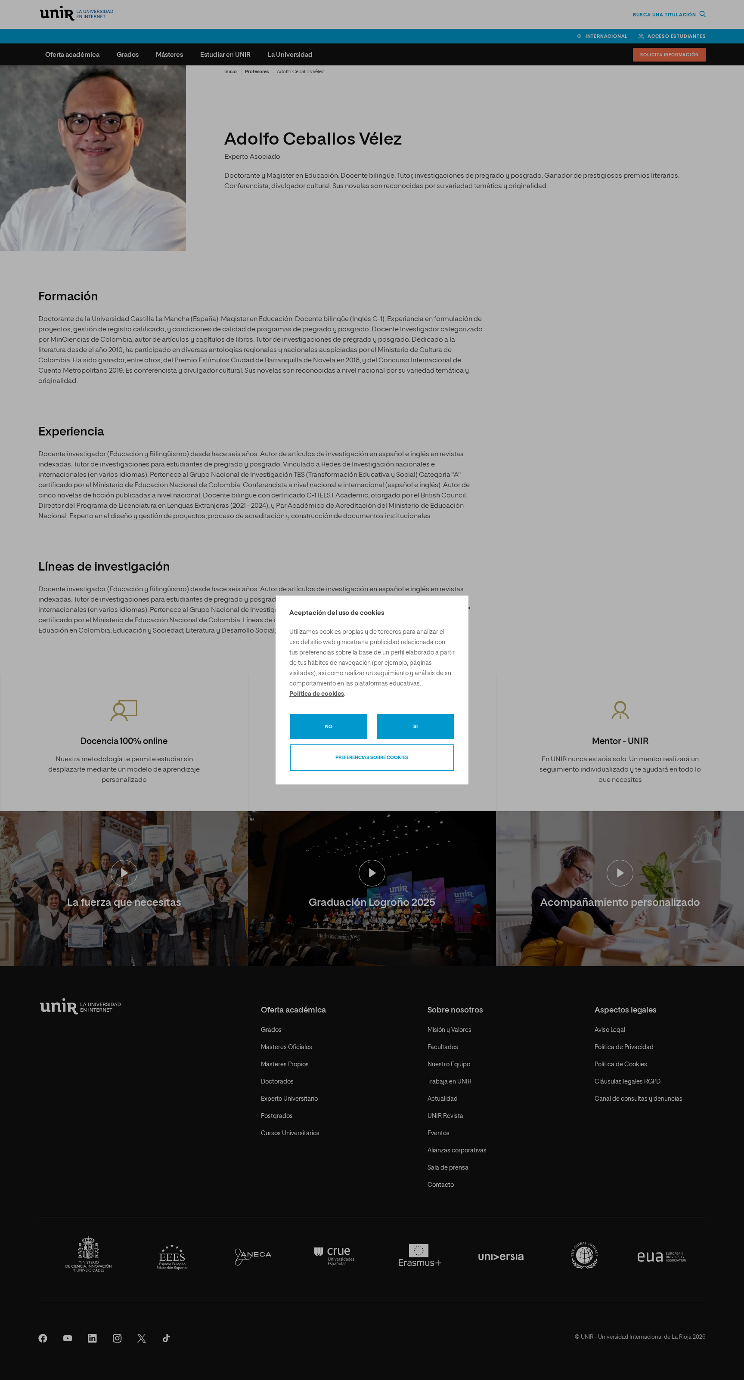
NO (328, 726)
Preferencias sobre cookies (371, 757)
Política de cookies (316, 694)
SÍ (415, 726)
